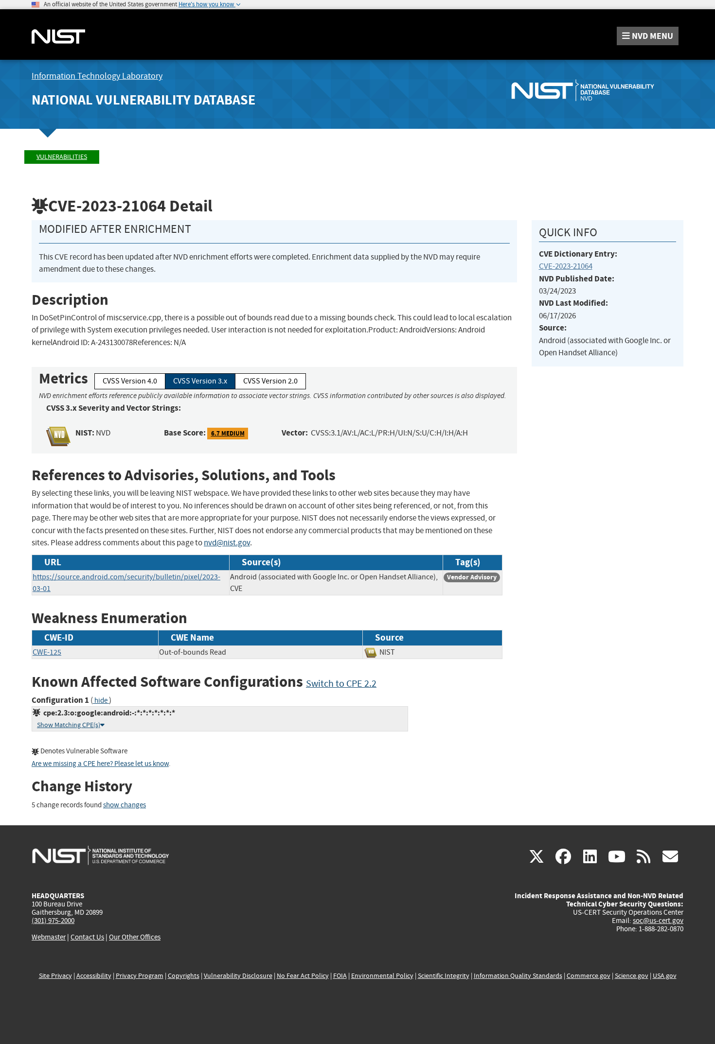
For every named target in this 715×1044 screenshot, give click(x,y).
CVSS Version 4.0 (130, 381)
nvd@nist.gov (227, 543)
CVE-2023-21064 (565, 266)
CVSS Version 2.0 (270, 381)
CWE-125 (47, 652)
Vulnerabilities (61, 156)
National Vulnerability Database (143, 100)
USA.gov (665, 975)
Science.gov (631, 975)
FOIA (340, 975)
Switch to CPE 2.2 (341, 684)
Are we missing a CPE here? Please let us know (100, 763)
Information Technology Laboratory (97, 76)
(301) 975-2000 (53, 920)
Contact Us (87, 937)
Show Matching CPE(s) (68, 725)
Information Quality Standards (518, 975)
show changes (124, 805)
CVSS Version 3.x (200, 381)
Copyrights (183, 975)
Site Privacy (55, 975)
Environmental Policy (382, 975)
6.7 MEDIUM (228, 433)
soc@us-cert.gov (658, 920)
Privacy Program (139, 975)
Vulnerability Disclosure (238, 975)
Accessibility (93, 975)
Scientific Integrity (443, 975)
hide (101, 700)
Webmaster (49, 937)
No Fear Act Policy (303, 975)
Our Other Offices (135, 937)
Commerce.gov (588, 975)
